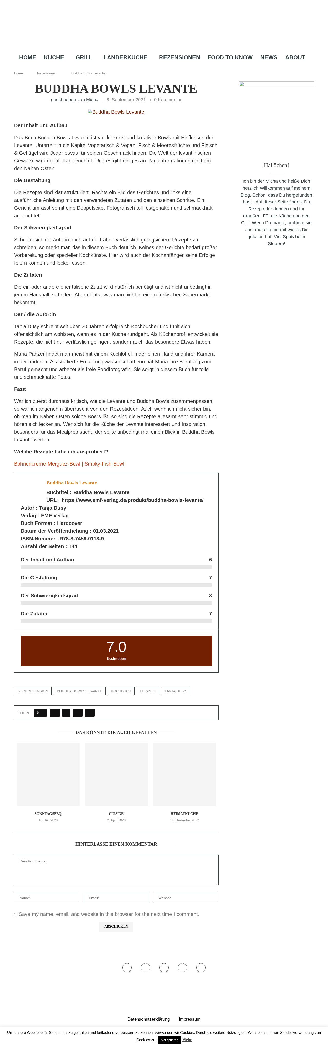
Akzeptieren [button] (169, 1040)
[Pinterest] (171, 67)
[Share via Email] (90, 713)
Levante (148, 691)
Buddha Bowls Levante (79, 691)
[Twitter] (155, 67)
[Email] (179, 67)
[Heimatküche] (184, 774)
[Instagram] (162, 67)
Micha (92, 99)
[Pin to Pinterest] (78, 713)
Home (27, 57)
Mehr (187, 1040)
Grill (84, 57)
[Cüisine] (116, 774)
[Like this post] (42, 713)
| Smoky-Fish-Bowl (103, 464)
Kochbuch (121, 691)
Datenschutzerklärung (149, 1019)
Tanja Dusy (175, 691)
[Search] (188, 67)
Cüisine (116, 814)
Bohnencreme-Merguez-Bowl (48, 464)
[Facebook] (148, 67)
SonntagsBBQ (48, 814)
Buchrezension (32, 691)
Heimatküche (184, 814)
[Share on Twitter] (66, 713)
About (295, 57)
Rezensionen (179, 57)
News (269, 57)
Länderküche (126, 57)
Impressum (189, 1019)
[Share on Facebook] (55, 713)
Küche (54, 57)
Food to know (230, 57)
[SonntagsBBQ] (48, 774)
